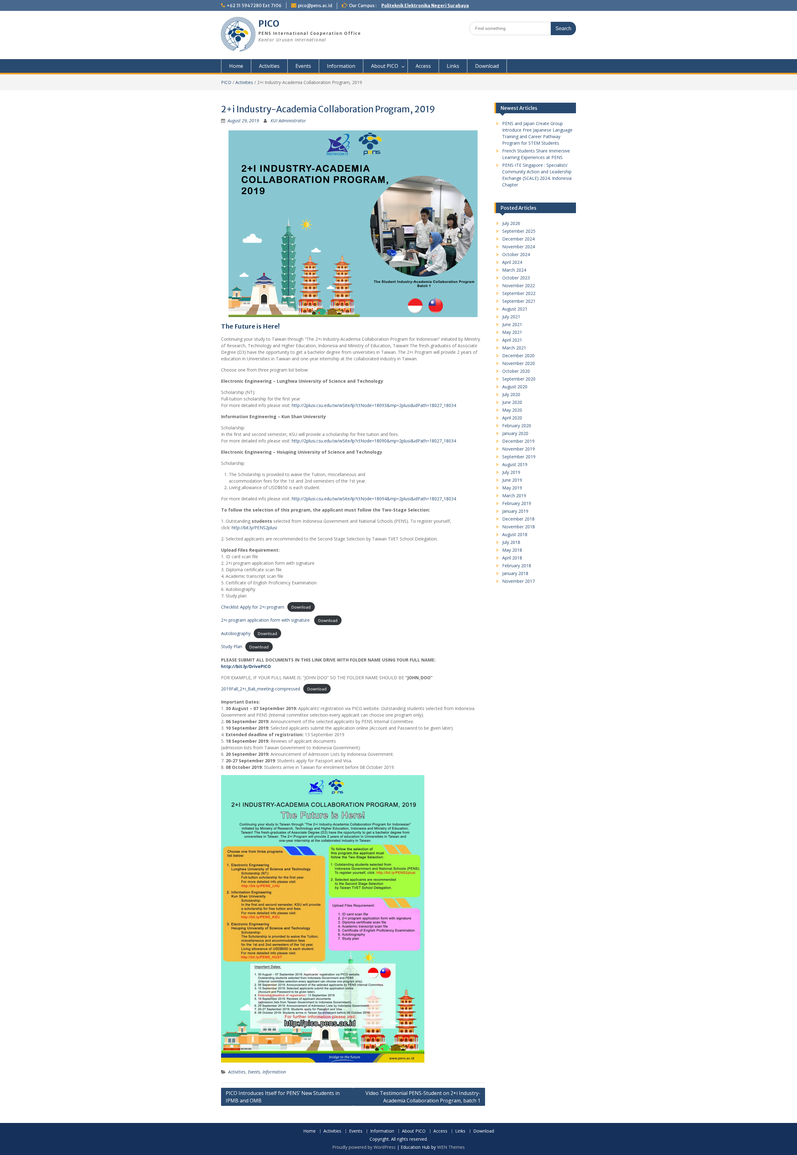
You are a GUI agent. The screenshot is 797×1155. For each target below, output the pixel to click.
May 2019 (512, 488)
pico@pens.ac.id (315, 5)
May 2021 (512, 332)
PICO (268, 23)
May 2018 (512, 550)
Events (303, 66)
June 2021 (512, 324)
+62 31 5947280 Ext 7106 (254, 5)
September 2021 (518, 301)
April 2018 (512, 558)
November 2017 (518, 581)
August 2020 (514, 387)
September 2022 (518, 293)
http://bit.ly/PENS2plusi (254, 528)
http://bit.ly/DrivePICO (246, 666)
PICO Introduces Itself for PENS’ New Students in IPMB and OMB (283, 1097)
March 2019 (514, 495)
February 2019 (516, 503)
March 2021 (514, 348)
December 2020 (518, 355)
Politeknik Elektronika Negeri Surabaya (425, 5)
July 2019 (511, 472)
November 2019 (518, 449)
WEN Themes (451, 1147)
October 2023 (516, 278)
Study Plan (231, 646)
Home (236, 66)
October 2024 (516, 254)
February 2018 (516, 565)
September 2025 (518, 231)
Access (423, 66)
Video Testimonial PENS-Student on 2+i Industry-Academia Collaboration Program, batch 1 (422, 1097)
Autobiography (236, 633)
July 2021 (511, 317)
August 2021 (514, 309)
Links (453, 66)
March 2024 (514, 270)
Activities (269, 66)
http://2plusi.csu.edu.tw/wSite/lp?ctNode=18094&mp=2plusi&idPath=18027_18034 (374, 499)
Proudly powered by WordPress (364, 1147)
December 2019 (518, 441)
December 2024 (518, 239)
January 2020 (515, 433)
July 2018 (511, 542)
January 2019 (515, 511)
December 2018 (518, 519)
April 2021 (512, 340)
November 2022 (518, 285)
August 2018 (514, 534)
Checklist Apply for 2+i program (252, 607)
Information (341, 66)
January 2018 (515, 573)
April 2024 (512, 262)
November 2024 (518, 247)
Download (487, 66)
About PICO (384, 66)
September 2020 (518, 379)
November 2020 (518, 363)
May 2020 (512, 410)
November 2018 (518, 527)
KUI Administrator (288, 121)
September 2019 (518, 457)
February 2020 (516, 425)
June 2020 (512, 402)
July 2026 (511, 223)
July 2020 (511, 394)
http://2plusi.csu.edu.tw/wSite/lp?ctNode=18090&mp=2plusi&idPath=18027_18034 (374, 441)
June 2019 (512, 480)
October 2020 (516, 371)
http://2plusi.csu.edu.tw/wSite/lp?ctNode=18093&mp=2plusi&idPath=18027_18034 (374, 405)
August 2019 (514, 464)
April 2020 (512, 418)
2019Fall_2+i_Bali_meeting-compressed (260, 689)
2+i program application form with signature (266, 620)
